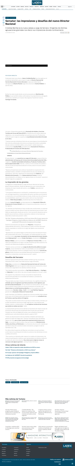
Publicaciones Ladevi (42, 447)
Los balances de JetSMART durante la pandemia (18, 355)
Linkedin (27, 453)
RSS (60, 464)
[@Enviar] (4, 25)
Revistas (54, 6)
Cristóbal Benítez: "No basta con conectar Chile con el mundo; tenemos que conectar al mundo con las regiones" (29, 412)
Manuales (22, 6)
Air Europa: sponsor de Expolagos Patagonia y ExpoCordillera (22, 352)
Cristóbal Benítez (15, 382)
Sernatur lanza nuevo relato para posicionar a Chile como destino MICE (29, 428)
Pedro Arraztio (12, 75)
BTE (30, 8)
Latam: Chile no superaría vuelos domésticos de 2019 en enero (22, 347)
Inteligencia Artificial (36, 8)
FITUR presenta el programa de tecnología (17, 358)
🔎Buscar (59, 6)
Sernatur (8, 382)
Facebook (28, 449)
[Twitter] (4, 20)
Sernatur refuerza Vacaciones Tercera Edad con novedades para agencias (61, 412)
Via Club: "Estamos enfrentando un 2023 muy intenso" (20, 350)
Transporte (36, 6)
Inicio (7, 17)
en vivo (57, 8)
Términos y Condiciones (6, 461)
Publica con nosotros (55, 459)
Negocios (26, 6)
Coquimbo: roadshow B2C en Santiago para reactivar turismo (12, 428)
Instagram (28, 451)
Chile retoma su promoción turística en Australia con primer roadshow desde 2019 (45, 429)
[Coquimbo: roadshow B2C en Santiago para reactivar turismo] (12, 421)
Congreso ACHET (20, 8)
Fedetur (43, 8)
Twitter (27, 447)
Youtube (27, 455)
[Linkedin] (4, 23)
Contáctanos (57, 462)
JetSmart (26, 8)
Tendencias (42, 6)
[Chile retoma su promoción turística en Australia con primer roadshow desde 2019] (45, 421)
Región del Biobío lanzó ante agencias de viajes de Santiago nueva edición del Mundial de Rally (62, 429)
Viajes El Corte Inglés (12, 8)
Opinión (50, 6)
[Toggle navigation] (4, 6)
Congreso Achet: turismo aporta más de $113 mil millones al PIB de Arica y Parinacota (45, 412)
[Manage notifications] (72, 463)
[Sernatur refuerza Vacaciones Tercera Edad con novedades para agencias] (62, 404)
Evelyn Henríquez (24, 382)
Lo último (18, 6)
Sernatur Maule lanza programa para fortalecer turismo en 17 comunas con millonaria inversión (12, 412)
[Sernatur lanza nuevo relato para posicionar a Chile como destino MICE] (29, 421)
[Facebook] (4, 18)
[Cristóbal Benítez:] (29, 404)
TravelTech (31, 6)
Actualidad (13, 6)
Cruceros (46, 6)
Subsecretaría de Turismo (50, 8)
